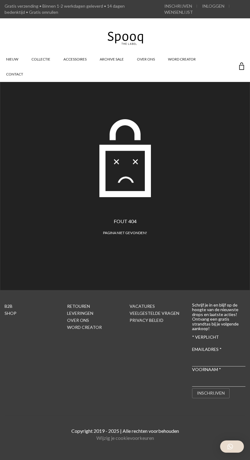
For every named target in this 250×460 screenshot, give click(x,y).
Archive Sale (112, 59)
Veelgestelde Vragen (154, 313)
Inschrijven (178, 6)
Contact (14, 74)
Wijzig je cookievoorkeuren (125, 438)
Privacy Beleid (146, 320)
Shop (10, 313)
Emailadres (207, 349)
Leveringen (80, 313)
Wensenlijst (178, 12)
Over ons (146, 59)
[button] (232, 446)
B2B (8, 306)
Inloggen (213, 6)
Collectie (40, 59)
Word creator (182, 59)
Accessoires (75, 59)
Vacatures (142, 306)
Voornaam (206, 369)
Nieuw (12, 59)
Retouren (78, 306)
